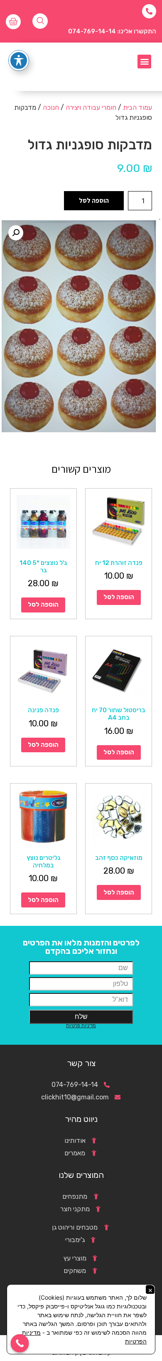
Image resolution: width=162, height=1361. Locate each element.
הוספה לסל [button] (118, 597)
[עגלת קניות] (13, 21)
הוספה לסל (94, 200)
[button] (144, 61)
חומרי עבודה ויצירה (91, 107)
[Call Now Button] (20, 1343)
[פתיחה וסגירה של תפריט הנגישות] (19, 60)
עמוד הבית (137, 107)
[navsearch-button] (40, 21)
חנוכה (51, 107)
